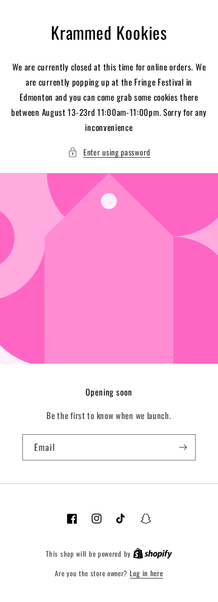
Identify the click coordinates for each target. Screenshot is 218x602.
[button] (109, 152)
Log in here (146, 573)
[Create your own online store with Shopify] (152, 553)
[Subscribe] (182, 447)
